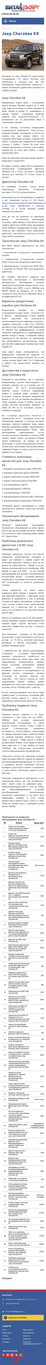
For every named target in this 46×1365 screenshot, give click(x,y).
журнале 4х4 (25, 82)
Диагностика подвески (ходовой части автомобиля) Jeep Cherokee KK (17, 875)
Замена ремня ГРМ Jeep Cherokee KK (17, 1227)
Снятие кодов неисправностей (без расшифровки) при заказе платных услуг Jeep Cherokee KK (18, 865)
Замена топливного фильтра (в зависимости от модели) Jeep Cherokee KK (19, 1047)
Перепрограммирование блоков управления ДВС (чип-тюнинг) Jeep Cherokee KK (17, 1213)
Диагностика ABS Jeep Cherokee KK (17, 940)
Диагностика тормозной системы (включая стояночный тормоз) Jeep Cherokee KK (18, 905)
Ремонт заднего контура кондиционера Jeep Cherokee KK (18, 1204)
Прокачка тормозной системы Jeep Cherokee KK (18, 1094)
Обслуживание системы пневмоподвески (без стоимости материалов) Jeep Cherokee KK (17, 1187)
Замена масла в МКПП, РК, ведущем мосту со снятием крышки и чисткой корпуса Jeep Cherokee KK (18, 1018)
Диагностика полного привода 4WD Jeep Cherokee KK (16, 1152)
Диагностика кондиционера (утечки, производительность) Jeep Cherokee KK (17, 1161)
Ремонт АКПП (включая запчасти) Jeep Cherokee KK (19, 1244)
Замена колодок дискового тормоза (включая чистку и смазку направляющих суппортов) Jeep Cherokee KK (19, 1065)
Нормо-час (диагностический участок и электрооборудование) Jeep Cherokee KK (18, 836)
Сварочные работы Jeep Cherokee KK (17, 1125)
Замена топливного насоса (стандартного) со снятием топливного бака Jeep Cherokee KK (18, 1055)
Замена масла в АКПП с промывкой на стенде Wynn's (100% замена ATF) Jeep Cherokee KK (18, 999)
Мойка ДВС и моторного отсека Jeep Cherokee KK (17, 1179)
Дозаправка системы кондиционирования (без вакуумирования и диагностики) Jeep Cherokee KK (18, 1171)
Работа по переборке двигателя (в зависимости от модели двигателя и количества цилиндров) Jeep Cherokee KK (18, 1236)
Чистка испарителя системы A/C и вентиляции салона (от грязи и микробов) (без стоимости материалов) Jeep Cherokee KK (18, 1116)
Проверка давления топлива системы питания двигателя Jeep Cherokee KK (18, 957)
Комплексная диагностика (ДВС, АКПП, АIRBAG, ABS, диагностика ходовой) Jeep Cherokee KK (18, 948)
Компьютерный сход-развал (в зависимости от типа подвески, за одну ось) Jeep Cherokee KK (18, 1133)
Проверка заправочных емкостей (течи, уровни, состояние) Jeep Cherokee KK (18, 975)
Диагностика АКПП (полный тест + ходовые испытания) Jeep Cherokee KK (19, 896)
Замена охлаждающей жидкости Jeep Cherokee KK (18, 1026)
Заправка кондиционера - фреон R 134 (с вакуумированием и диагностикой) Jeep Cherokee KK (18, 1143)
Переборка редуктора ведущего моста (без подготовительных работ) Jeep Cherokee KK (18, 1261)
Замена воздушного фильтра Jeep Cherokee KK (18, 1033)
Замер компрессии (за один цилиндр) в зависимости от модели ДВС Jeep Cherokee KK (19, 966)
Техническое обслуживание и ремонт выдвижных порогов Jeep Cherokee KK (18, 1270)
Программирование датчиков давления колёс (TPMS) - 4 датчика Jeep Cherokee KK (18, 1196)
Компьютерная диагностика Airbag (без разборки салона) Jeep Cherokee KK (17, 855)
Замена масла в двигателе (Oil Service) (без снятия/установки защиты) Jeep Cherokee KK (18, 985)
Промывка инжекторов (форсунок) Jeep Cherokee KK (18, 1106)
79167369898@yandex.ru (15, 1311)
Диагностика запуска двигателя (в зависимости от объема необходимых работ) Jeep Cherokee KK (18, 933)
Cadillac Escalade (9, 90)
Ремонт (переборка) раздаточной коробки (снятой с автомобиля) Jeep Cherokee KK (17, 1251)
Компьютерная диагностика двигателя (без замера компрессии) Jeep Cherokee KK (18, 846)
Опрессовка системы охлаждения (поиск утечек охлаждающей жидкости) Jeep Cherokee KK (18, 1086)
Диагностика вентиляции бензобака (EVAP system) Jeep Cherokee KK (18, 925)
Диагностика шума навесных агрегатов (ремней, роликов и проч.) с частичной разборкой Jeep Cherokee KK (18, 915)
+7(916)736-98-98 (10, 14)
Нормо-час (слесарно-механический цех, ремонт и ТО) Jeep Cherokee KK (18, 828)
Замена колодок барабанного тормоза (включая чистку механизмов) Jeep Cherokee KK (16, 1076)
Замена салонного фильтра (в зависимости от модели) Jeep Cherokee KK (19, 1039)
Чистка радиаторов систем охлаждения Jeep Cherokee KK (19, 1221)
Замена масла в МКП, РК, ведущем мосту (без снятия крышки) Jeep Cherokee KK (17, 1009)
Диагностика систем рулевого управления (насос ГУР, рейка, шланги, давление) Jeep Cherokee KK (18, 885)
